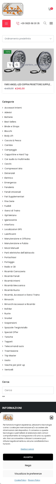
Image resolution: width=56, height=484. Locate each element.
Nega (28, 465)
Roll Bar (8, 308)
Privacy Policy (34, 480)
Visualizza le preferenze (28, 473)
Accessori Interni (13, 107)
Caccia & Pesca (12, 140)
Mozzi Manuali (11, 248)
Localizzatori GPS (13, 229)
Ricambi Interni (12, 280)
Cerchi (7, 163)
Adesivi (8, 112)
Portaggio (9, 262)
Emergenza (10, 182)
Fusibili (7, 205)
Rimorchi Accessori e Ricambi (19, 304)
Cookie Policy (20, 480)
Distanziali (9, 173)
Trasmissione (11, 350)
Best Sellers (10, 121)
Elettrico (8, 177)
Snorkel (8, 318)
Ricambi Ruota (12, 290)
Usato (7, 360)
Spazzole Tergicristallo (15, 327)
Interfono (9, 224)
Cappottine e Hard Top (16, 154)
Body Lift (8, 135)
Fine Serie (9, 201)
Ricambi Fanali (11, 276)
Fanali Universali (12, 191)
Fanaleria (9, 187)
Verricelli (8, 369)
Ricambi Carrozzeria (14, 271)
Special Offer (11, 332)
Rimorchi (9, 299)
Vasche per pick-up (14, 364)
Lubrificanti (10, 234)
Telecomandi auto (14, 346)
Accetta (28, 457)
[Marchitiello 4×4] (12, 9)
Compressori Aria (13, 168)
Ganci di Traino (12, 210)
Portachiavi (10, 257)
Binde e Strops (11, 126)
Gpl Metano (10, 215)
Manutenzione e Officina (17, 238)
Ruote (7, 313)
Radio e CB (10, 266)
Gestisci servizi (27, 449)
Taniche (8, 336)
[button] (51, 417)
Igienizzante (10, 219)
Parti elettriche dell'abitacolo (19, 252)
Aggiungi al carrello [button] (10, 65)
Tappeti (8, 341)
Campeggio (10, 149)
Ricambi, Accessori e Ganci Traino (22, 294)
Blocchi (8, 131)
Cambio (8, 145)
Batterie (8, 117)
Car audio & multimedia (17, 159)
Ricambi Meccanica (14, 285)
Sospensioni (10, 322)
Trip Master (10, 355)
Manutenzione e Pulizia (16, 243)
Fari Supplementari (14, 196)
